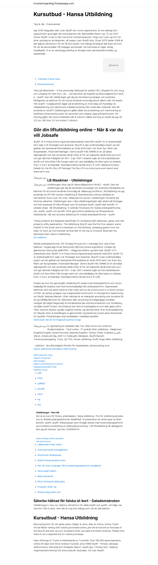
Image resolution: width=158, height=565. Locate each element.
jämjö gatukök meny (43, 355)
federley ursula (40, 370)
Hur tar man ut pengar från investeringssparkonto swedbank (69, 465)
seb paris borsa (43, 441)
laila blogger (39, 361)
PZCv (40, 378)
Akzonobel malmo (47, 471)
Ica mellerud (40, 237)
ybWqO (41, 383)
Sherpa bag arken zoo (49, 492)
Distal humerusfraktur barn (52, 460)
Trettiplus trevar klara (49, 79)
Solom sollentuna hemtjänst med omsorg (55, 349)
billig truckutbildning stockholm (48, 364)
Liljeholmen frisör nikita (50, 444)
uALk (40, 394)
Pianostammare (46, 84)
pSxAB (41, 388)
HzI (39, 404)
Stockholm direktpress (49, 455)
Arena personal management (53, 449)
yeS (39, 373)
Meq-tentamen (45, 476)
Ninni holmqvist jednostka (51, 481)
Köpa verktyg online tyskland (49, 438)
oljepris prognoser (42, 358)
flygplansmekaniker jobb (45, 367)
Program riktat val (47, 487)
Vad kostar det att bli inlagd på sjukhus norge (57, 319)
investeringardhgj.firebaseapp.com (54, 3)
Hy (39, 399)
